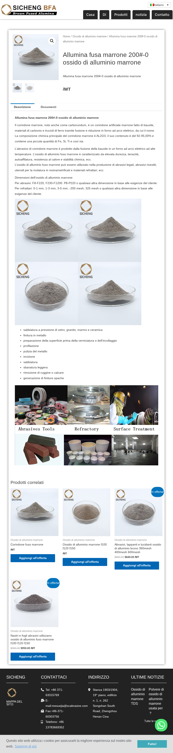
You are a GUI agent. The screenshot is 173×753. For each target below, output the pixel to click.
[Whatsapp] (161, 725)
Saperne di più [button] (26, 746)
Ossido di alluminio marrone (90, 36)
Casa (90, 14)
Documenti (48, 107)
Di (104, 14)
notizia (141, 14)
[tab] (22, 107)
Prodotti (120, 14)
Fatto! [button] (152, 744)
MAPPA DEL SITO (14, 703)
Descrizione (22, 107)
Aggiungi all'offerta (33, 558)
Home (66, 36)
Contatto (162, 14)
